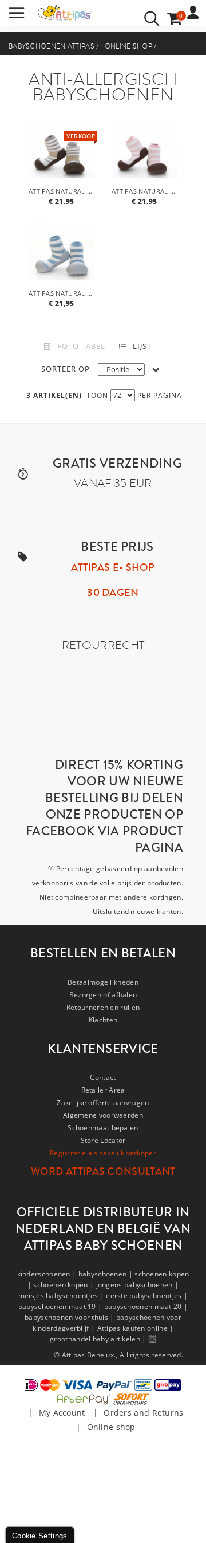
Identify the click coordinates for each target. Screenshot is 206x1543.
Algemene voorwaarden (103, 1115)
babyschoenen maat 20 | (146, 1306)
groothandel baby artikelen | (99, 1339)
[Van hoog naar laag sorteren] (156, 369)
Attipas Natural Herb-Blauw (63, 293)
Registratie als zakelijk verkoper (103, 1153)
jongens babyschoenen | (137, 1285)
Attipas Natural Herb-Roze (146, 191)
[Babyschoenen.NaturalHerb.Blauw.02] (61, 255)
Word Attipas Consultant (103, 1171)
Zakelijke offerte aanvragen (103, 1102)
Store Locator (103, 1140)
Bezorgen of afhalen (103, 995)
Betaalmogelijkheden (103, 982)
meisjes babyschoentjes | (62, 1295)
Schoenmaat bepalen (103, 1128)
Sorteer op (65, 369)
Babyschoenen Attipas (51, 46)
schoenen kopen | (64, 1285)
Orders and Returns (143, 1412)
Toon (97, 395)
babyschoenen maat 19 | (61, 1306)
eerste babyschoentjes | (147, 1295)
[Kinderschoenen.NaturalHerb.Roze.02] (144, 153)
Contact (103, 1077)
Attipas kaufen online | (135, 1328)
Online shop (128, 46)
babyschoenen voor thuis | (70, 1317)
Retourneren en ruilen (103, 1007)
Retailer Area (103, 1090)
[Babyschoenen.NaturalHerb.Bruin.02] (61, 153)
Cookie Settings (40, 1536)
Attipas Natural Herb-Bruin (63, 191)
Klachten (103, 1020)
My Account (62, 1412)
